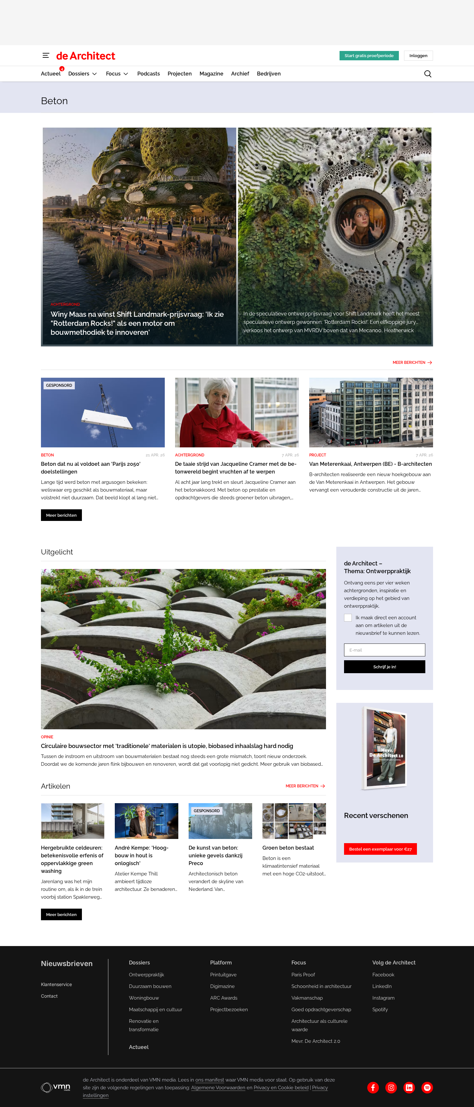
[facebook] (373, 1087)
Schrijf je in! (384, 666)
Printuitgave (223, 975)
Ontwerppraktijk (146, 975)
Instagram (383, 998)
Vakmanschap (307, 998)
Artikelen (55, 786)
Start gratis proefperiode (369, 55)
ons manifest (209, 1080)
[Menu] (46, 55)
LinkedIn (382, 986)
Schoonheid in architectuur (321, 986)
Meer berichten (409, 362)
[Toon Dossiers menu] (94, 73)
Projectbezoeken (229, 1009)
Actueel (139, 1047)
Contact (49, 996)
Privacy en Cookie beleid (281, 1088)
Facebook (383, 975)
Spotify (380, 1009)
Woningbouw (144, 998)
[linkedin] (409, 1087)
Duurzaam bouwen (150, 986)
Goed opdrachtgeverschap (321, 1009)
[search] (428, 74)
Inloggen (419, 55)
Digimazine (222, 986)
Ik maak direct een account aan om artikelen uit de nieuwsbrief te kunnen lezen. (388, 625)
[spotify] (427, 1087)
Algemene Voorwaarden (218, 1088)
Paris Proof (303, 975)
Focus (298, 963)
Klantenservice (56, 984)
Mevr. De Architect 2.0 (315, 1041)
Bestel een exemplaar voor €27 (380, 849)
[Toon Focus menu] (126, 73)
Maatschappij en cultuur (155, 1009)
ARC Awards (223, 998)
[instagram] (391, 1087)
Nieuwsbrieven (67, 963)
